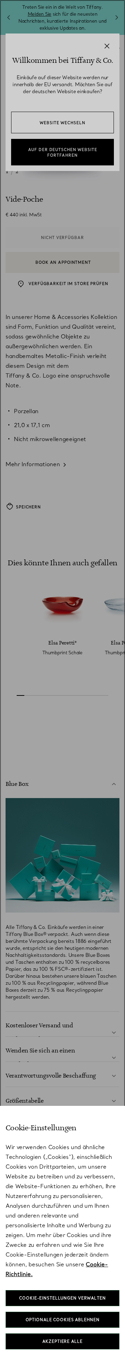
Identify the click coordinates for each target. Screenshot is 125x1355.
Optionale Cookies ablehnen (63, 1319)
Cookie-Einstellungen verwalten (62, 1298)
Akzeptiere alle (62, 1341)
